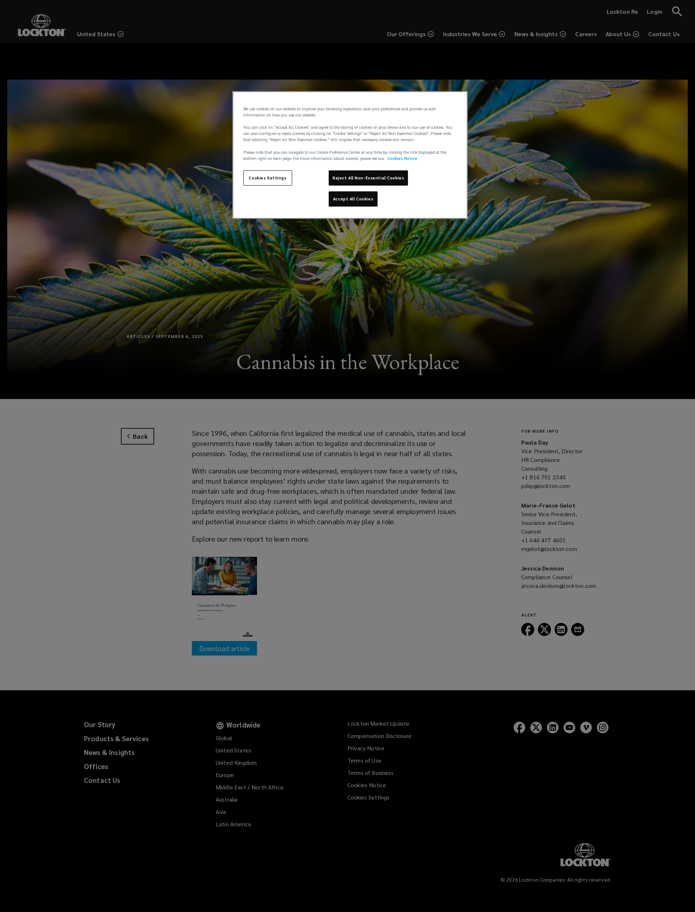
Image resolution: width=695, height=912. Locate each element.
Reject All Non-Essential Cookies (368, 178)
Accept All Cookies (353, 199)
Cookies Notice (402, 158)
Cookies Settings (267, 178)
